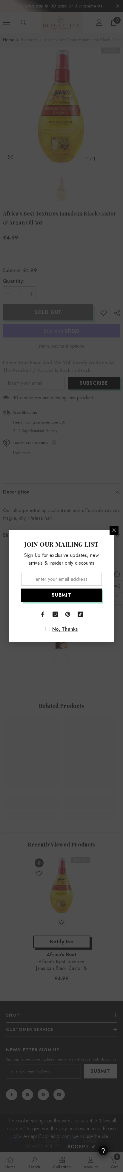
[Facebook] (42, 614)
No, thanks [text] (65, 629)
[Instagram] (55, 614)
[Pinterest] (67, 614)
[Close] (114, 530)
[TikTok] (80, 614)
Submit (61, 595)
